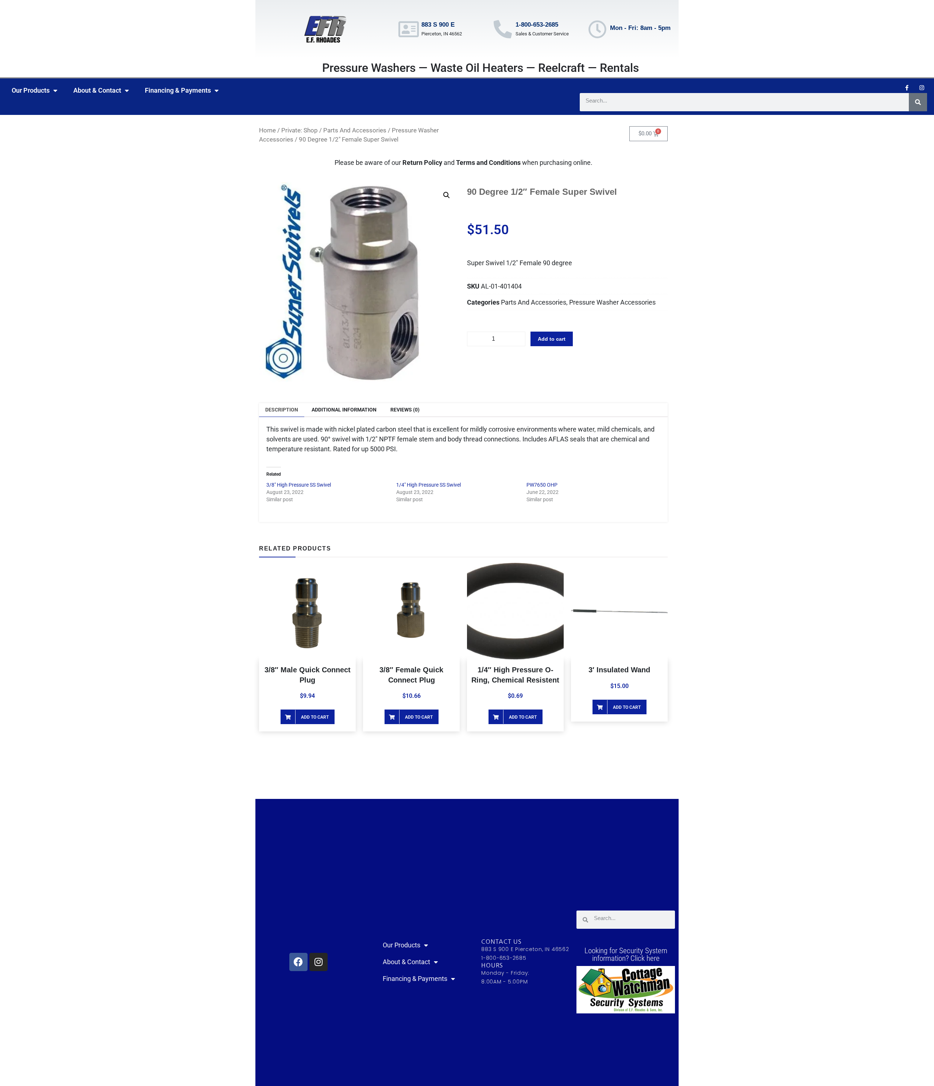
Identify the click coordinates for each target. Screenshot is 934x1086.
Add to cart (552, 339)
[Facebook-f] (906, 87)
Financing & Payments (178, 90)
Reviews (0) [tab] (405, 410)
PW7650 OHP (541, 485)
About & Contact (97, 90)
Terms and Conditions (489, 162)
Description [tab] (281, 410)
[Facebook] (298, 962)
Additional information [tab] (344, 410)
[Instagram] (921, 87)
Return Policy (422, 162)
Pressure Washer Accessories (612, 302)
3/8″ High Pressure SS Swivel (298, 485)
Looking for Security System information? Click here (625, 954)
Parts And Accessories (354, 130)
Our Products (31, 90)
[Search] (918, 102)
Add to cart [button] (315, 717)
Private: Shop (299, 130)
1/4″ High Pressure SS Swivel (428, 485)
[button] (446, 195)
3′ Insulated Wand (619, 670)
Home (267, 130)
